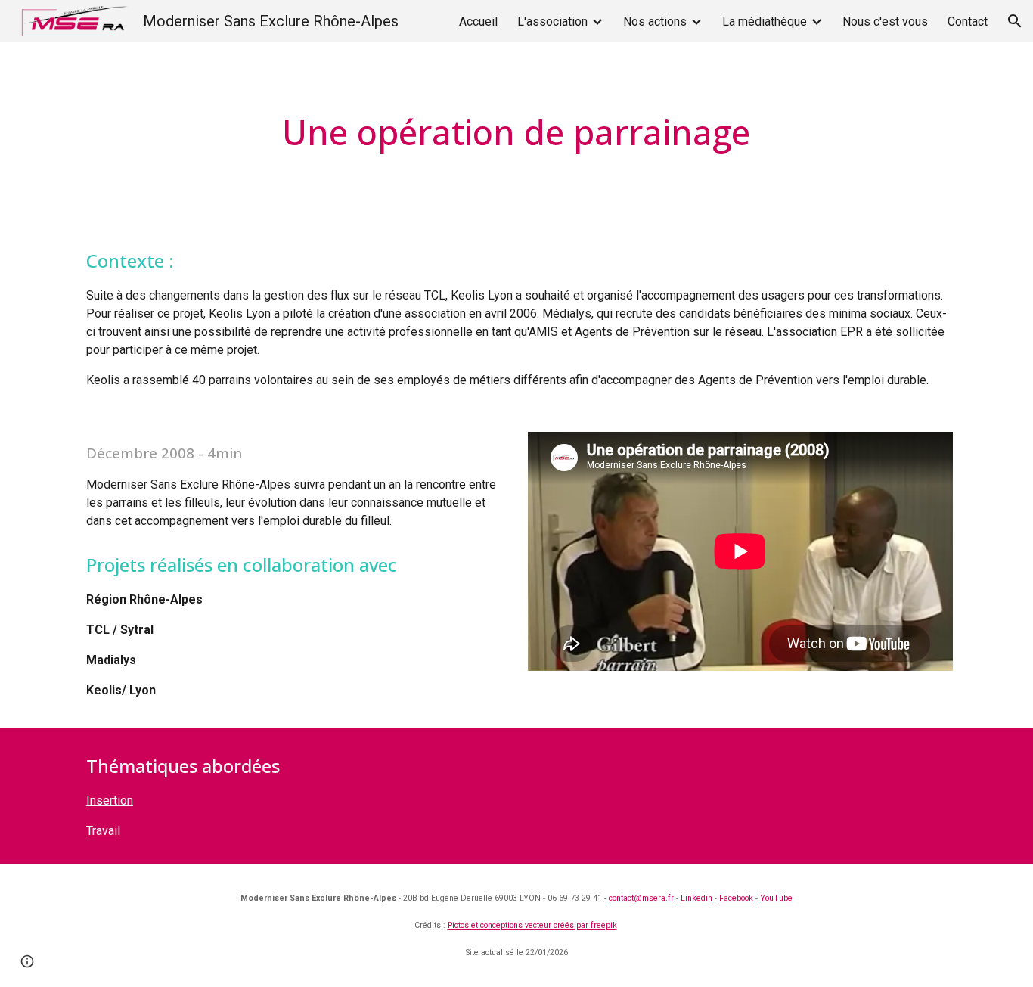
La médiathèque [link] (764, 21)
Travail (103, 831)
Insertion (109, 800)
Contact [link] (968, 21)
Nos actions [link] (655, 21)
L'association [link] (552, 21)
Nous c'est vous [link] (885, 21)
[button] (1015, 21)
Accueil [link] (478, 21)
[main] (516, 133)
